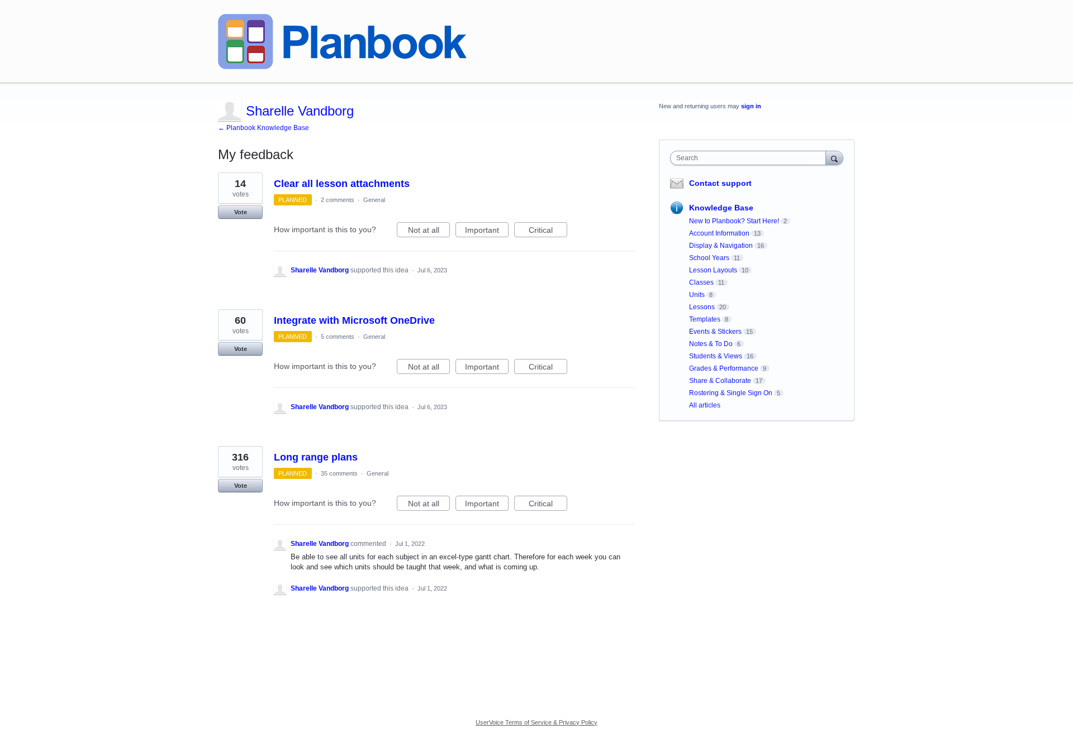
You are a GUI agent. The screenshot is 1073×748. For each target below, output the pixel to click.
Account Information (719, 233)
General (374, 199)
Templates (704, 319)
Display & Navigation (721, 246)
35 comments (339, 473)
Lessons (702, 307)
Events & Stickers (715, 331)
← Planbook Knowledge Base (263, 128)
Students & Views (715, 356)
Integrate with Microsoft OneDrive (354, 320)
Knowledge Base (721, 207)
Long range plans (316, 457)
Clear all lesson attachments (342, 183)
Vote (240, 212)
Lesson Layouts (713, 270)
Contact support (720, 183)
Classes (701, 282)
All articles (704, 405)
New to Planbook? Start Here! (734, 221)
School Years (709, 258)
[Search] (834, 158)
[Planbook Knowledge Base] (342, 41)
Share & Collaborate (720, 381)
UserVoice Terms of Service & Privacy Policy (536, 722)
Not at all (429, 231)
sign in (751, 106)
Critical (548, 231)
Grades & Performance (723, 368)
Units (697, 295)
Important (487, 231)
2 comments (337, 199)
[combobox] (751, 158)
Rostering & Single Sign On (730, 393)
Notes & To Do (711, 344)
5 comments (337, 336)
